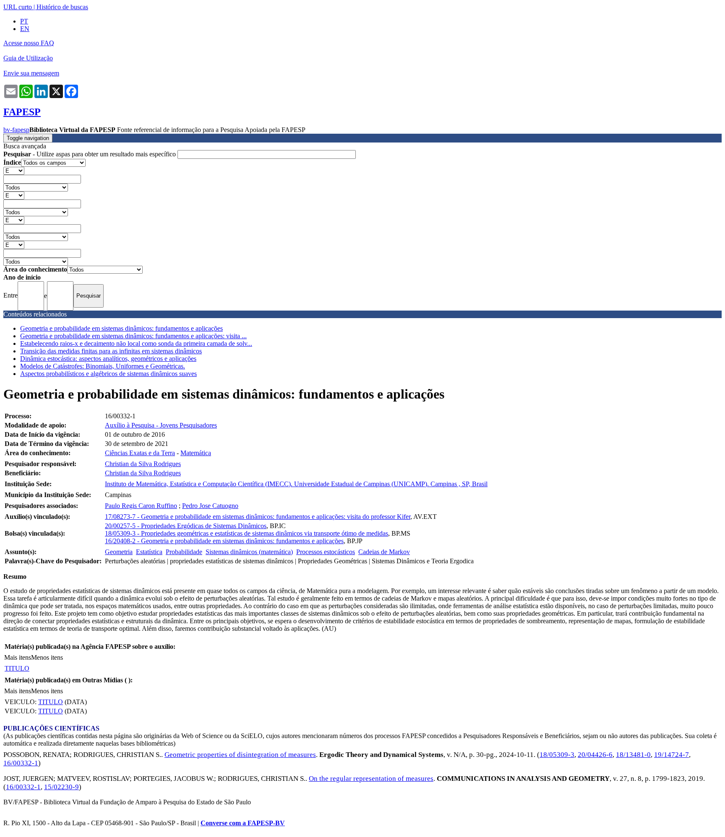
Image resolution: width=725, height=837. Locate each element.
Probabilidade (184, 551)
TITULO (17, 668)
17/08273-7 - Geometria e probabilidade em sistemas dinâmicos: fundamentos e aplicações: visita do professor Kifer (257, 516)
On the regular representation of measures (371, 779)
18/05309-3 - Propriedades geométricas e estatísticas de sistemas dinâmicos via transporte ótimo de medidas (246, 533)
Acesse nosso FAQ (28, 43)
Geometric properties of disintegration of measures (240, 755)
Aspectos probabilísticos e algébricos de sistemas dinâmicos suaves (108, 373)
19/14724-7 (671, 755)
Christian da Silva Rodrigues (143, 463)
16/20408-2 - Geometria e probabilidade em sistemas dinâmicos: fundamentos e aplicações (224, 540)
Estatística (149, 551)
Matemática (195, 452)
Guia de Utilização (28, 58)
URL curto (17, 6)
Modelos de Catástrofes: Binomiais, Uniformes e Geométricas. (102, 366)
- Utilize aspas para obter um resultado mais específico (90, 154)
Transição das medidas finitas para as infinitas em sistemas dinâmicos (111, 351)
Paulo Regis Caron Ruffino (141, 505)
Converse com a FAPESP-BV (243, 823)
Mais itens (17, 657)
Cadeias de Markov (384, 551)
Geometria (119, 551)
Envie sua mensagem (31, 73)
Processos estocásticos (325, 551)
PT (24, 21)
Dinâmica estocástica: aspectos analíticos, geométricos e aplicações (108, 358)
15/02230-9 (61, 787)
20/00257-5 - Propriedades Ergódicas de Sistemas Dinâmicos (185, 525)
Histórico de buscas (62, 6)
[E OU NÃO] (13, 170)
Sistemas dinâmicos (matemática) (249, 551)
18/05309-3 (557, 755)
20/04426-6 (595, 755)
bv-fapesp (16, 129)
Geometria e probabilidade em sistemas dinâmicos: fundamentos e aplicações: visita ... (133, 335)
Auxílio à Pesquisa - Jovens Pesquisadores (161, 425)
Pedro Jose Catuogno (210, 505)
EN (24, 28)
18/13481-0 (633, 755)
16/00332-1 (20, 763)
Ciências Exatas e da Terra (140, 452)
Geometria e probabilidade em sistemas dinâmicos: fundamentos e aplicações (121, 328)
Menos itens (47, 657)
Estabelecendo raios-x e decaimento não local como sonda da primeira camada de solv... (136, 343)
